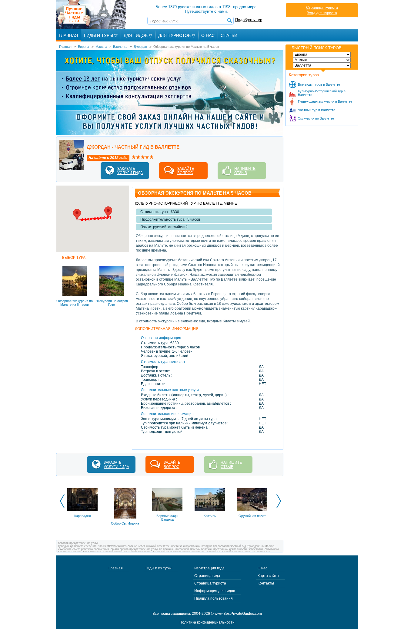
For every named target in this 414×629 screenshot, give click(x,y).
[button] (108, 212)
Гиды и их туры (158, 568)
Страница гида (207, 576)
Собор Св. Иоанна (125, 523)
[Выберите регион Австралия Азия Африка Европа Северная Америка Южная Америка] (322, 54)
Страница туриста (322, 7)
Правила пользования (213, 598)
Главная (68, 35)
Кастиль (210, 516)
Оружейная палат (252, 516)
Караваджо (82, 516)
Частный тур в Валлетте (316, 110)
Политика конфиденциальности (207, 622)
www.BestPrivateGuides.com (238, 613)
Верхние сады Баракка (167, 517)
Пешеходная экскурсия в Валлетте (325, 101)
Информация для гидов (214, 591)
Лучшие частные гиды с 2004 (92, 14)
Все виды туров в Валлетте (319, 84)
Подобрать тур (248, 20)
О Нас (208, 35)
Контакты (266, 583)
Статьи (229, 35)
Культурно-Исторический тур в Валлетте (322, 93)
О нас (262, 568)
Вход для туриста (322, 13)
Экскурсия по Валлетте (316, 118)
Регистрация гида (209, 568)
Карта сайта (268, 576)
